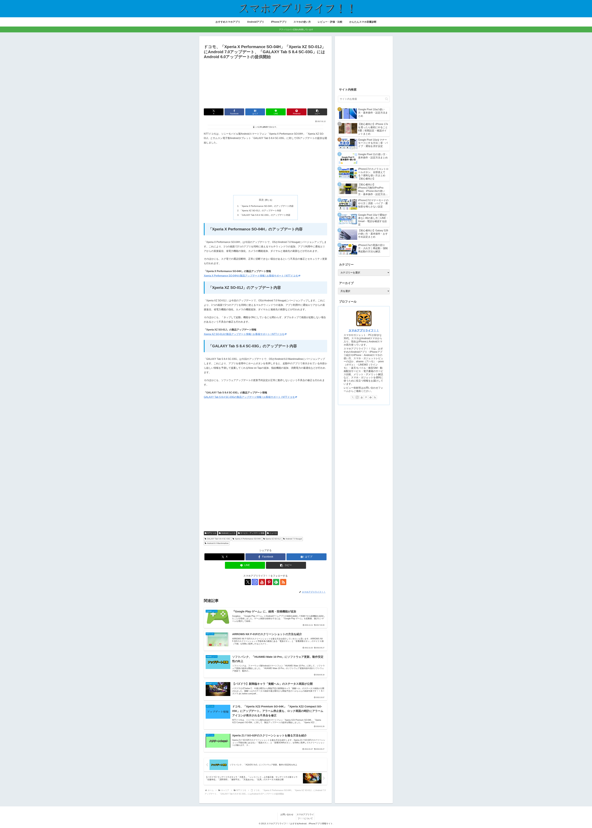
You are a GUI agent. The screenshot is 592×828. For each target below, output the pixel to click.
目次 (261, 199)
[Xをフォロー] (248, 582)
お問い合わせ (286, 814)
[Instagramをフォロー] (255, 582)
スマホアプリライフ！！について (305, 816)
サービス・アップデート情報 (252, 533)
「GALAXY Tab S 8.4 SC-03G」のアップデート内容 (265, 215)
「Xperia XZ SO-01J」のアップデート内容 (260, 210)
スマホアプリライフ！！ (364, 330)
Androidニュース (228, 533)
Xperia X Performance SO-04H (248, 539)
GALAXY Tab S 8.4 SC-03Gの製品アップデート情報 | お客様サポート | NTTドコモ (249, 397)
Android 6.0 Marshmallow (217, 543)
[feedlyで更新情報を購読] (276, 582)
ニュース (273, 533)
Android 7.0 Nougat (294, 539)
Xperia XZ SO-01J (273, 539)
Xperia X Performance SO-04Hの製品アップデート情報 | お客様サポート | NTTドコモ (251, 275)
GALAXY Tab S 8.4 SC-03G (218, 539)
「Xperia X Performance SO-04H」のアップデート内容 (267, 206)
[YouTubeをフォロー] (262, 582)
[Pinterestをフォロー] (269, 582)
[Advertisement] (265, 83)
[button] (317, 111)
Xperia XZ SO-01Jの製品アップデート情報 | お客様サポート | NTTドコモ (244, 334)
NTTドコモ (211, 533)
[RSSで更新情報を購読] (283, 582)
